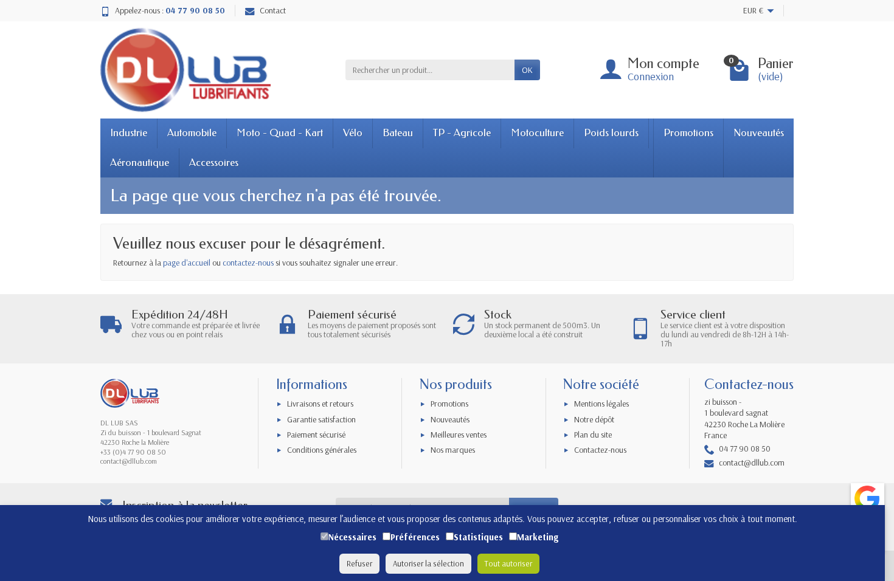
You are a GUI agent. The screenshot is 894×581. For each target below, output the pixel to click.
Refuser (359, 563)
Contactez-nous (600, 449)
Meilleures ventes (459, 434)
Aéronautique (139, 162)
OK (527, 69)
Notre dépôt (594, 419)
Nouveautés (758, 133)
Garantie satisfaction (321, 419)
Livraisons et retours (320, 403)
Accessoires (213, 162)
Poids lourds (611, 133)
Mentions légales (601, 403)
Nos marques (453, 449)
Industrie (128, 133)
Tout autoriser (508, 563)
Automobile (192, 133)
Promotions (688, 133)
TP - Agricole (462, 133)
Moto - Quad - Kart (280, 133)
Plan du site (593, 434)
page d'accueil (186, 262)
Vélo (352, 133)
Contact (273, 10)
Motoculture (537, 133)
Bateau (398, 133)
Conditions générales (321, 449)
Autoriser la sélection (428, 563)
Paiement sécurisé (316, 434)
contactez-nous (248, 262)
